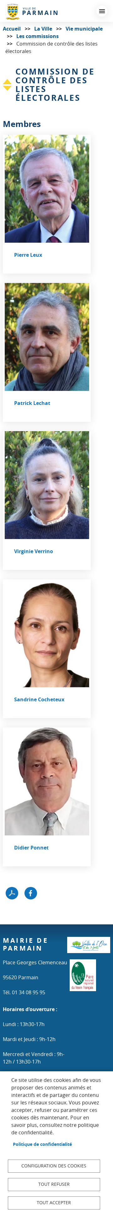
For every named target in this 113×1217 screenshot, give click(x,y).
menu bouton (101, 11)
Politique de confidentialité (42, 1144)
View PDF (12, 893)
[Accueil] (31, 11)
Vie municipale (84, 28)
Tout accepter (54, 1202)
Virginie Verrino (33, 551)
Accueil (12, 28)
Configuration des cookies (53, 1166)
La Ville (43, 28)
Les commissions (37, 36)
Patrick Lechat (32, 403)
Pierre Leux (28, 254)
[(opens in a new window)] (88, 947)
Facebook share (30, 893)
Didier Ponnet (31, 847)
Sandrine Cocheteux (39, 699)
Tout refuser (54, 1184)
